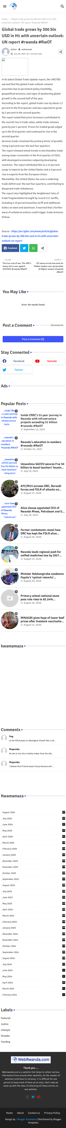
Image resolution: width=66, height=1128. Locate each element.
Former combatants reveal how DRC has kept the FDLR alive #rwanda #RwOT (41, 531)
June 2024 (33, 970)
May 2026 (33, 830)
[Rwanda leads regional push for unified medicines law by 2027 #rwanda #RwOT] (9, 554)
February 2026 (33, 848)
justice (4, 1024)
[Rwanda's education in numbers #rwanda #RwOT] (9, 444)
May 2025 (33, 903)
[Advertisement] (33, 684)
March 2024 (33, 988)
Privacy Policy (52, 1112)
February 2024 (33, 994)
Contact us (34, 1112)
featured (5, 1018)
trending (5, 1041)
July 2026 (33, 818)
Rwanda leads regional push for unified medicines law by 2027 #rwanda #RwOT (41, 553)
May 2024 (33, 976)
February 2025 (33, 921)
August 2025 (33, 885)
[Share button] (42, 248)
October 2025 (33, 873)
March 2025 (33, 915)
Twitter (24, 248)
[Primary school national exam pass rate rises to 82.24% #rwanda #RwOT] (9, 598)
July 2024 (33, 964)
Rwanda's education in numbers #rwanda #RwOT (41, 443)
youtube (52, 361)
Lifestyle (5, 1030)
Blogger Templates (26, 1119)
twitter (19, 370)
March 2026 (33, 842)
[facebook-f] (27, 1097)
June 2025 (33, 897)
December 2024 (33, 934)
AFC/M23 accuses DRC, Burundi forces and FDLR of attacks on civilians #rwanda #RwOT (41, 488)
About (20, 1112)
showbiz (5, 1035)
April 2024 (33, 982)
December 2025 (33, 861)
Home (5, 19)
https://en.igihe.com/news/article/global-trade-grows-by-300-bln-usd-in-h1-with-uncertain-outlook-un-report (30, 236)
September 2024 (33, 952)
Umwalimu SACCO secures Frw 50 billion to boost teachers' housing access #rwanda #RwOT (42, 466)
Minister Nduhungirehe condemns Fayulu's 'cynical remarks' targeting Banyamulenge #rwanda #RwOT (43, 575)
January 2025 (33, 927)
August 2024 (33, 958)
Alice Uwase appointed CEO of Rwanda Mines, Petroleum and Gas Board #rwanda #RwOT (43, 509)
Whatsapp (33, 248)
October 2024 (33, 946)
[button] (62, 6)
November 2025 (33, 867)
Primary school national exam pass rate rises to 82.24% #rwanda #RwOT (40, 597)
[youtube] (38, 1097)
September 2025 (33, 879)
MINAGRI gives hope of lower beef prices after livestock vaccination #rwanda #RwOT (42, 619)
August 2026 (33, 812)
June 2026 (33, 824)
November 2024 (33, 940)
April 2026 (33, 836)
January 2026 (33, 855)
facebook (18, 361)
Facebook (12, 248)
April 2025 (33, 909)
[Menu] (5, 6)
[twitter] (33, 1097)
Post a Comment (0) (33, 339)
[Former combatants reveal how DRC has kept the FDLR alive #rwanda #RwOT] (9, 532)
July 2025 (33, 891)
